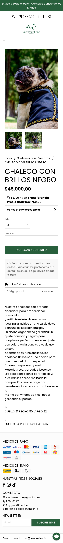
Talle (7, 219)
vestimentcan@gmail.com (22, 497)
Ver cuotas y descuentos (23, 209)
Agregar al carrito (31, 250)
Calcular (47, 291)
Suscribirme (46, 523)
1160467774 (12, 501)
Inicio (8, 158)
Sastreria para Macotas (34, 158)
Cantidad (9, 233)
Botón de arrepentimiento (21, 509)
